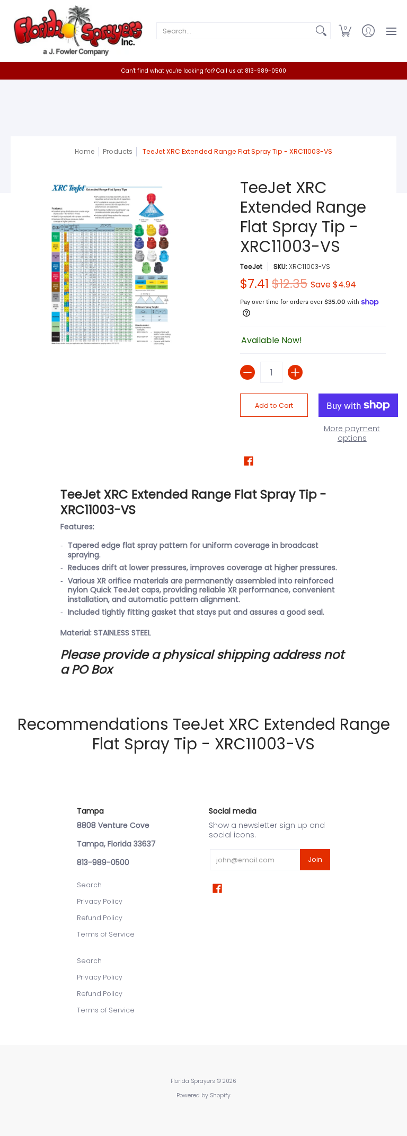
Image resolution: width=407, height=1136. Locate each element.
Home (85, 151)
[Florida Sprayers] (77, 31)
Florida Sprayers (193, 1081)
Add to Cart (274, 405)
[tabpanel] (203, 582)
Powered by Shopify (203, 1095)
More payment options (352, 433)
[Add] (295, 372)
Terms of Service (106, 934)
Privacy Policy (99, 901)
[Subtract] (247, 372)
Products (117, 151)
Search (89, 884)
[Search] (321, 31)
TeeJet (251, 266)
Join (315, 859)
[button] (345, 31)
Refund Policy (99, 917)
